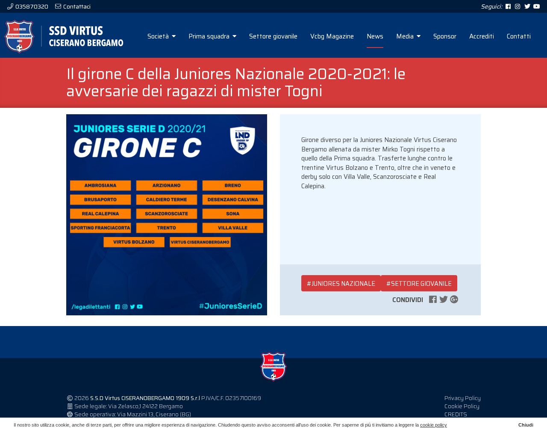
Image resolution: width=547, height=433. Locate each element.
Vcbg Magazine (332, 36)
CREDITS (455, 414)
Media (405, 36)
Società (159, 36)
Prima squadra (209, 36)
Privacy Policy (462, 398)
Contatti (519, 36)
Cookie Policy (461, 406)
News (375, 36)
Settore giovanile (273, 36)
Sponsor (444, 36)
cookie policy (433, 424)
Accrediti (481, 36)
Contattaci (76, 6)
